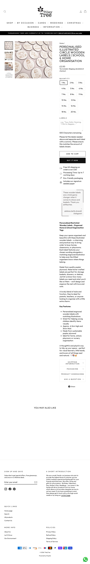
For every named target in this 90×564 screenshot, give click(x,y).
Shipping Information (73, 363)
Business (34, 27)
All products (8, 517)
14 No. (64, 106)
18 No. (64, 112)
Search (6, 514)
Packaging (72, 369)
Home (61, 43)
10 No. (64, 100)
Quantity (64, 79)
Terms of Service (52, 542)
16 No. (73, 106)
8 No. (72, 94)
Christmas (74, 23)
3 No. (80, 82)
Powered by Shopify (45, 556)
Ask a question (72, 379)
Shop (10, 23)
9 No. (81, 94)
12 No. (73, 100)
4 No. (64, 88)
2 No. (72, 82)
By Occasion (26, 23)
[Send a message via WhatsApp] (85, 559)
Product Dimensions (72, 374)
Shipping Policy (51, 538)
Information (52, 27)
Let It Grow (8, 535)
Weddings (57, 23)
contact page (65, 495)
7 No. (64, 94)
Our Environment (10, 538)
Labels (63, 118)
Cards (42, 23)
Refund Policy (51, 535)
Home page (8, 511)
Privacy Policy (51, 532)
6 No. (81, 88)
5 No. (72, 88)
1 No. (64, 82)
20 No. (73, 112)
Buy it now (72, 160)
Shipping (72, 69)
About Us (7, 532)
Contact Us (8, 521)
